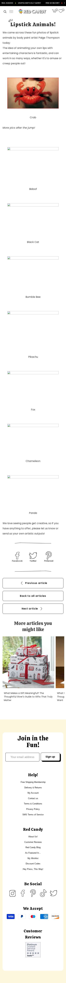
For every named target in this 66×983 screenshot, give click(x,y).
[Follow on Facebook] (22, 893)
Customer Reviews (33, 842)
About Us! (33, 836)
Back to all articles (33, 596)
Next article (30, 608)
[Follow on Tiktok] (43, 893)
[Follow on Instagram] (12, 893)
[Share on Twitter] (33, 555)
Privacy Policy (33, 809)
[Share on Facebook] (17, 555)
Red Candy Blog (33, 847)
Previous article (36, 583)
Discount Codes (33, 863)
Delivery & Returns (33, 787)
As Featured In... (33, 853)
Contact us (33, 798)
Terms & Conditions (33, 803)
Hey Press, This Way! (33, 869)
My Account (33, 793)
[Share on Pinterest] (49, 555)
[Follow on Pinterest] (33, 893)
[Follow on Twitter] (53, 893)
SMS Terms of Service (33, 814)
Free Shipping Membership (33, 782)
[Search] (5, 11)
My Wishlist (33, 858)
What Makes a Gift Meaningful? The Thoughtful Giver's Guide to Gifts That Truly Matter (28, 696)
